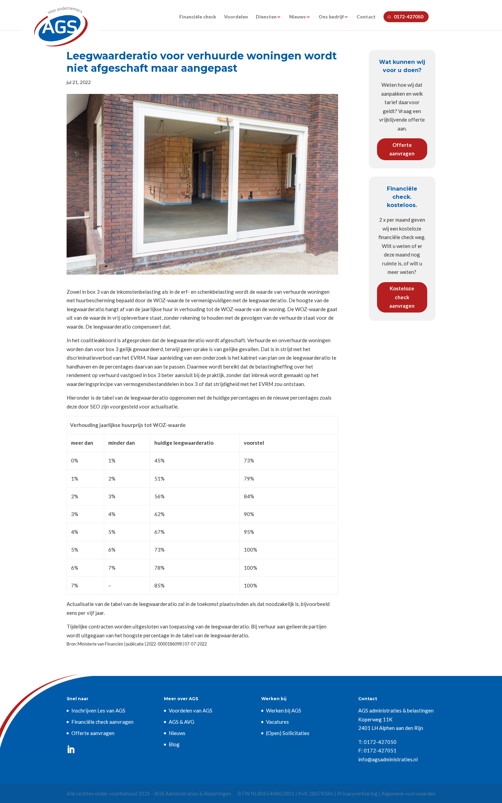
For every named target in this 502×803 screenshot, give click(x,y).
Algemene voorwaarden (408, 793)
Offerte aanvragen (402, 149)
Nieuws (297, 16)
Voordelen (236, 16)
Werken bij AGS (283, 710)
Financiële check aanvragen (102, 722)
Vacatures (277, 722)
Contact (366, 16)
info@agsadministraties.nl (388, 759)
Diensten (266, 16)
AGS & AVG (181, 722)
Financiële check (197, 16)
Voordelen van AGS (190, 710)
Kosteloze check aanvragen (402, 297)
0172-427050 (408, 16)
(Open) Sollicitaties (287, 733)
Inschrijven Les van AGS (98, 710)
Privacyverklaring (357, 793)
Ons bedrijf (331, 16)
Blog (174, 744)
